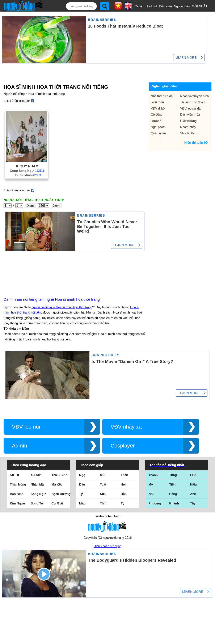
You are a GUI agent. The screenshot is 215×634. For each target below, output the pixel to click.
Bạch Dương (61, 494)
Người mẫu (182, 6)
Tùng (173, 475)
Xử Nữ (36, 475)
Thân (124, 475)
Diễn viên (165, 6)
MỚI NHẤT (199, 6)
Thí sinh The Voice (193, 102)
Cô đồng (156, 114)
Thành (153, 475)
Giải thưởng (188, 121)
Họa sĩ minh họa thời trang (46, 93)
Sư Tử (14, 475)
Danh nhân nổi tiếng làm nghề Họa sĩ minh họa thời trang (52, 299)
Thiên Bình (59, 475)
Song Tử (37, 503)
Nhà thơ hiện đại (162, 96)
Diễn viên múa (190, 114)
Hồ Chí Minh (27, 175)
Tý (81, 494)
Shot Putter (187, 133)
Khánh (174, 503)
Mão (82, 503)
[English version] (128, 8)
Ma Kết (56, 484)
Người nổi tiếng (14, 93)
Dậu (82, 484)
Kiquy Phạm (27, 166)
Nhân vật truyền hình (194, 96)
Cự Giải (57, 503)
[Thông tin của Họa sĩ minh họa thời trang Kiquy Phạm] (26, 160)
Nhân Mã (37, 484)
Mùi (102, 475)
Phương (154, 503)
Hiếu (193, 484)
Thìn (103, 503)
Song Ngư (38, 494)
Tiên (172, 484)
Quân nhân (158, 133)
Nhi (150, 494)
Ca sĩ (138, 6)
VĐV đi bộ (158, 108)
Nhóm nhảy (188, 127)
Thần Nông (18, 484)
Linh (193, 475)
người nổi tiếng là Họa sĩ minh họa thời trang (61, 307)
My (150, 484)
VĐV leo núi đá (190, 108)
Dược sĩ (156, 121)
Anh (193, 494)
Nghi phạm (158, 127)
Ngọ (82, 475)
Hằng (173, 494)
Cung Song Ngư (27, 170)
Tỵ (122, 503)
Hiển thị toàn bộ (196, 142)
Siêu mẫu (157, 102)
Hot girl (152, 6)
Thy (192, 503)
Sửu (103, 494)
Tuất (103, 484)
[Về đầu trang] (211, 630)
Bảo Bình (17, 494)
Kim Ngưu (17, 503)
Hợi (123, 484)
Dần (124, 494)
